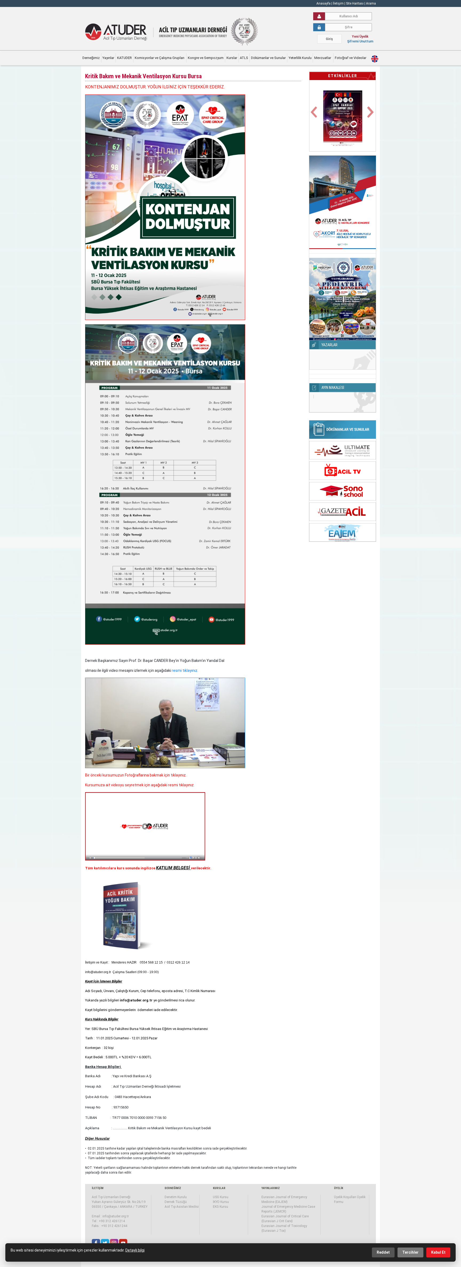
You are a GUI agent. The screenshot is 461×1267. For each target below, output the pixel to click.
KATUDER (124, 58)
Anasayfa (323, 3)
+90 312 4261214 (112, 1221)
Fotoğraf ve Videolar (351, 58)
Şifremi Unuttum (360, 41)
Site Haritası (355, 3)
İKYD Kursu (221, 1202)
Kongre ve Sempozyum (206, 58)
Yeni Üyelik (360, 36)
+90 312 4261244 (114, 1226)
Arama (371, 3)
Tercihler (410, 1252)
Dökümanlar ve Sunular (268, 58)
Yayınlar (108, 58)
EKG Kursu (220, 1207)
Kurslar (231, 58)
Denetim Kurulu (176, 1197)
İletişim (338, 3)
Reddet (383, 1252)
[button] (314, 115)
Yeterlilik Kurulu (300, 58)
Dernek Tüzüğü (176, 1202)
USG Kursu (220, 1197)
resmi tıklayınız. (185, 670)
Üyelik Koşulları (345, 1197)
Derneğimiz (91, 58)
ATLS (244, 58)
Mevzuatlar (323, 58)
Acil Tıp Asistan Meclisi (182, 1207)
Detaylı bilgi (135, 1250)
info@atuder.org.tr (115, 1216)
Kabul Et (438, 1252)
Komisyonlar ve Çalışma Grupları (160, 58)
